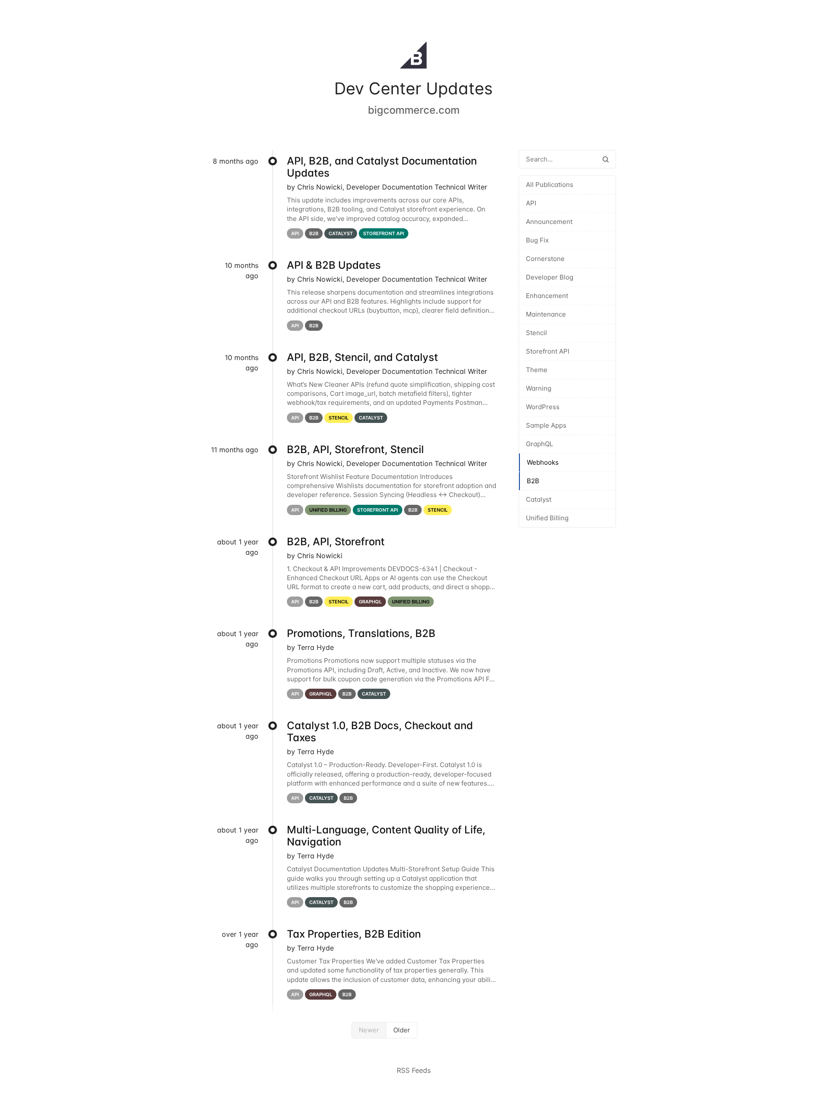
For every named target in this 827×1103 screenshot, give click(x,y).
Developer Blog (549, 277)
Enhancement (547, 296)
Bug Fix (537, 240)
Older (401, 1030)
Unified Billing (547, 518)
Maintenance (546, 314)
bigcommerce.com (414, 110)
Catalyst (538, 499)
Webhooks (543, 462)
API (531, 203)
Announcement (549, 221)
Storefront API (547, 351)
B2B (533, 481)
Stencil (536, 333)
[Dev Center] (413, 56)
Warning (538, 388)
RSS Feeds (414, 1070)
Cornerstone (545, 259)
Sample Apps (546, 425)
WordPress (543, 407)
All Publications (549, 184)
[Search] (606, 159)
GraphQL (539, 444)
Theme (536, 370)
